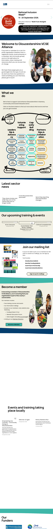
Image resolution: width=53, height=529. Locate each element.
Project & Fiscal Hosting (31, 142)
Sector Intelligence (45, 171)
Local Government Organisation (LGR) (11, 149)
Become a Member (14, 324)
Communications (43, 119)
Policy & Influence (11, 156)
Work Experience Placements (21, 149)
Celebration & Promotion (21, 156)
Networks (40, 163)
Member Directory (18, 319)
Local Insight (24, 317)
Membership (10, 171)
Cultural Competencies (43, 225)
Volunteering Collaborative (41, 149)
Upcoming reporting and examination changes (42, 198)
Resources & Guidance (31, 163)
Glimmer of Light (24, 420)
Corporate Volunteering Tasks (21, 163)
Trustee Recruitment (21, 141)
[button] (51, 17)
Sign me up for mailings (37, 274)
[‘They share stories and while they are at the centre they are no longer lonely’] (10, 195)
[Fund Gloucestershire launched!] (27, 193)
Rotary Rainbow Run (42, 420)
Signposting (31, 156)
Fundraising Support (31, 136)
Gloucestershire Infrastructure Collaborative (41, 156)
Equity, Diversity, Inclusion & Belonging (9, 119)
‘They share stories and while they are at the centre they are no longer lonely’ (9, 200)
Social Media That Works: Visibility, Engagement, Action (26, 227)
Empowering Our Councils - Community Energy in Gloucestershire (9, 423)
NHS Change (12, 162)
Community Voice (11, 141)
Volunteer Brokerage (21, 136)
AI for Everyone (10, 225)
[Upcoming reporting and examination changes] (43, 194)
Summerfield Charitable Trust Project (41, 142)
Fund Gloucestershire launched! (26, 196)
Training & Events (31, 149)
